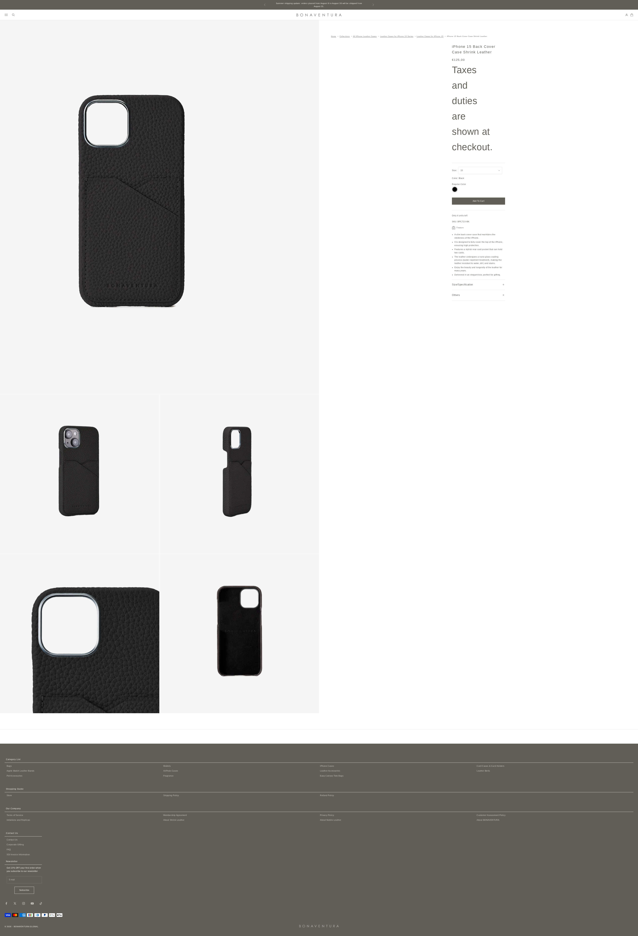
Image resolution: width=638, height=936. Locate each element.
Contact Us (12, 840)
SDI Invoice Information (18, 854)
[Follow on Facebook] (6, 903)
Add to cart (478, 201)
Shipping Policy (171, 795)
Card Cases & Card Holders (490, 766)
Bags (9, 766)
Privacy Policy (327, 815)
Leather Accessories (330, 771)
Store (9, 795)
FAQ (9, 849)
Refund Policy (327, 795)
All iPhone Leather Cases (365, 36)
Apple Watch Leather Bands (20, 771)
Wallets (167, 766)
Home (333, 36)
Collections (345, 36)
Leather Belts (483, 771)
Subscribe (24, 890)
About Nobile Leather (330, 820)
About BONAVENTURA (488, 820)
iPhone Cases (327, 766)
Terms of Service (15, 815)
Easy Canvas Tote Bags (332, 776)
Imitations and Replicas (18, 820)
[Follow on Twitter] (15, 903)
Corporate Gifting (15, 844)
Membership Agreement (175, 815)
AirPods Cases (170, 771)
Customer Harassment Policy (491, 815)
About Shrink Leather (173, 820)
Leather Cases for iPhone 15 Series (396, 36)
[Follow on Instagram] (23, 903)
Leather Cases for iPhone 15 (430, 36)
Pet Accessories (14, 776)
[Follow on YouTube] (32, 903)
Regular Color (459, 184)
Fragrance (168, 776)
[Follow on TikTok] (41, 903)
